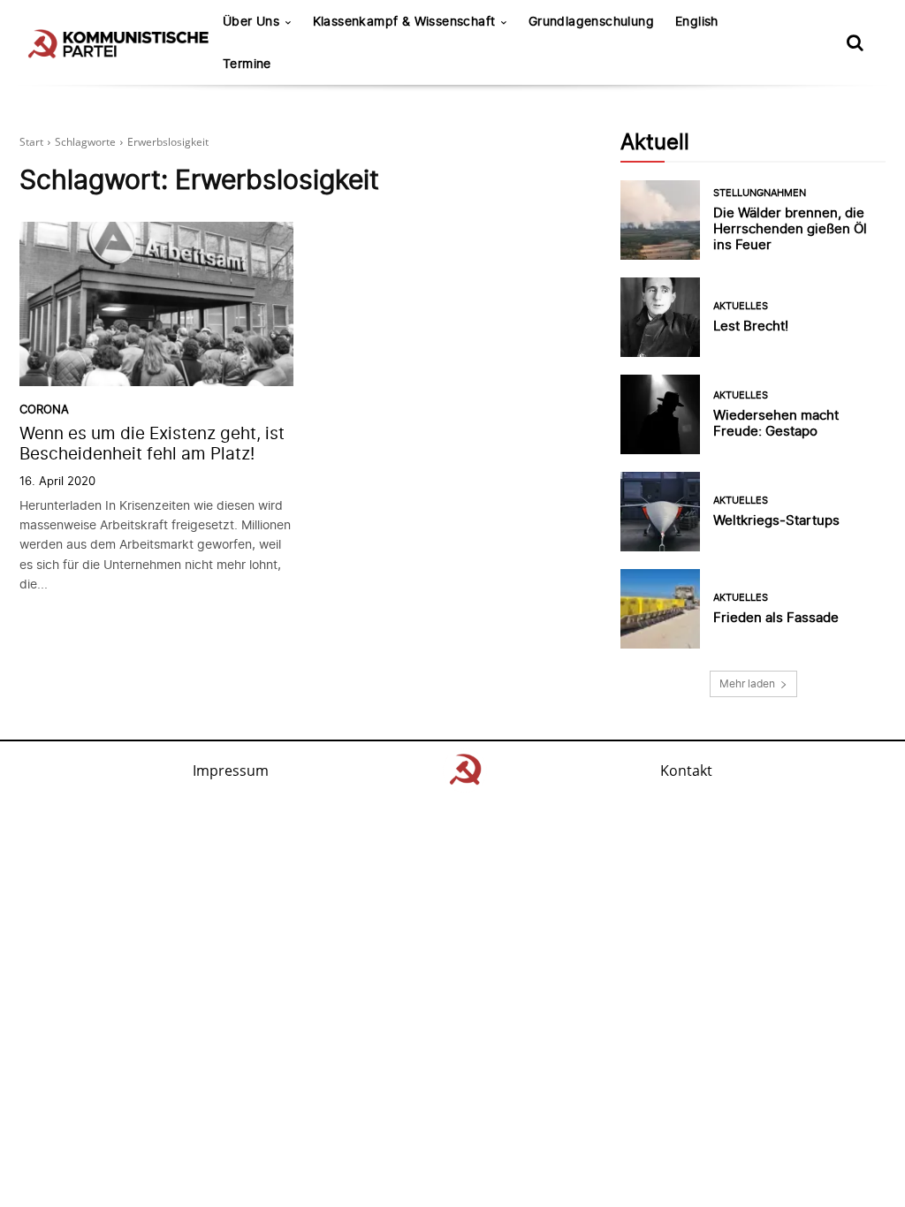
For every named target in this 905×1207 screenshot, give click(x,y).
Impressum (231, 770)
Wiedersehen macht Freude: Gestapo (776, 422)
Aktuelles (740, 306)
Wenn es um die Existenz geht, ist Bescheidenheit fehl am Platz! (152, 443)
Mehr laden (747, 683)
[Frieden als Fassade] (660, 609)
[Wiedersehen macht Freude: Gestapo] (660, 414)
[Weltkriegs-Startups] (660, 511)
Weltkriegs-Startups (776, 520)
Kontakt (686, 770)
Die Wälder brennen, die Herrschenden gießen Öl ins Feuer (790, 228)
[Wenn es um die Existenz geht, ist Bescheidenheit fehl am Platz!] (156, 304)
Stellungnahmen (759, 193)
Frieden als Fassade (776, 617)
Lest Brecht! (750, 325)
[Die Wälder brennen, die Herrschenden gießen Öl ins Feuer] (660, 220)
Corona (44, 409)
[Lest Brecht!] (660, 317)
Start (31, 141)
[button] (854, 42)
